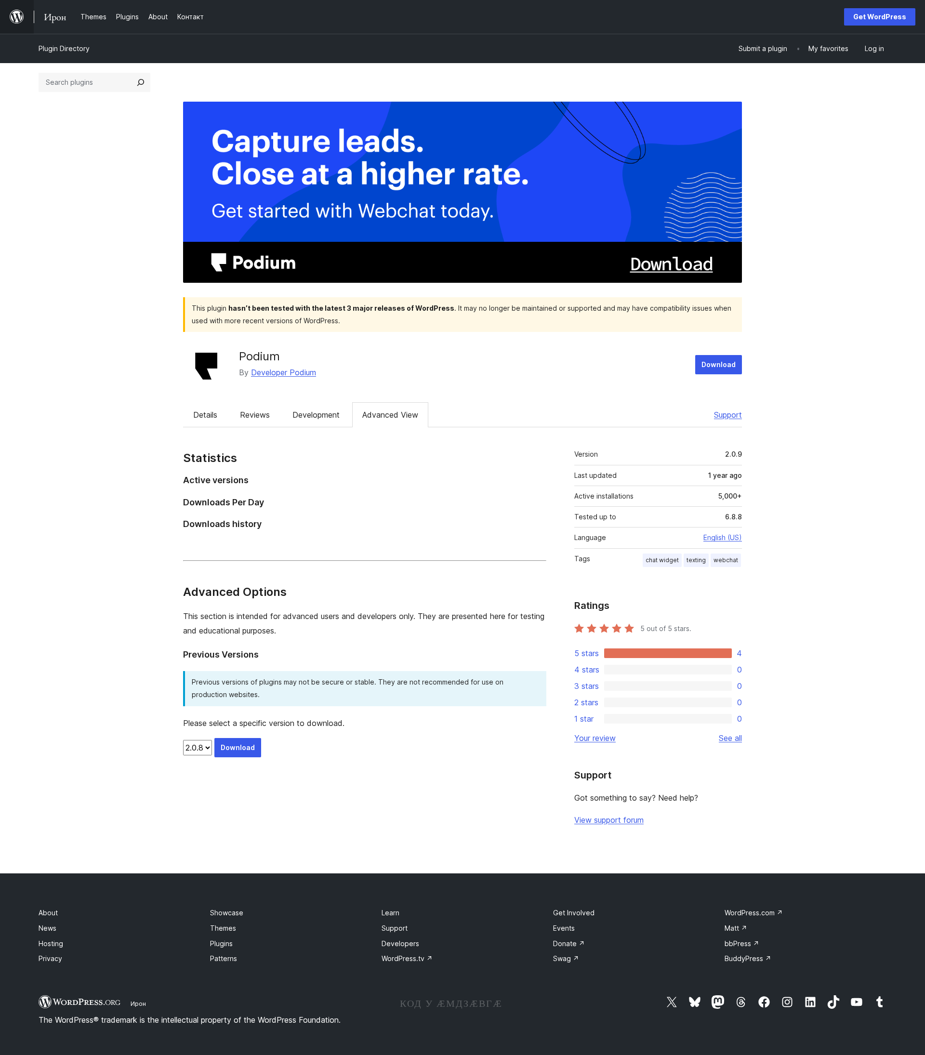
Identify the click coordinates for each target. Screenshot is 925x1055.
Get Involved (574, 913)
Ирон (138, 1003)
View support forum (609, 820)
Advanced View (390, 415)
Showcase (226, 913)
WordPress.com (754, 913)
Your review (595, 738)
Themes (223, 928)
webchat (726, 560)
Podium (259, 356)
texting (696, 560)
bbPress (742, 943)
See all (730, 738)
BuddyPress (748, 958)
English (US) (722, 537)
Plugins (221, 943)
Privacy (50, 958)
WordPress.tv (407, 958)
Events (564, 928)
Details (205, 415)
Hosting (51, 943)
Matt (736, 928)
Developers (400, 943)
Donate (569, 943)
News (47, 928)
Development (316, 415)
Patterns (223, 958)
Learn (390, 913)
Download (718, 364)
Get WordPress (879, 17)
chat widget (662, 560)
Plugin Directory (64, 48)
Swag (566, 958)
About (48, 913)
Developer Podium (283, 372)
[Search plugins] (140, 82)
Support (728, 415)
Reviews (255, 415)
